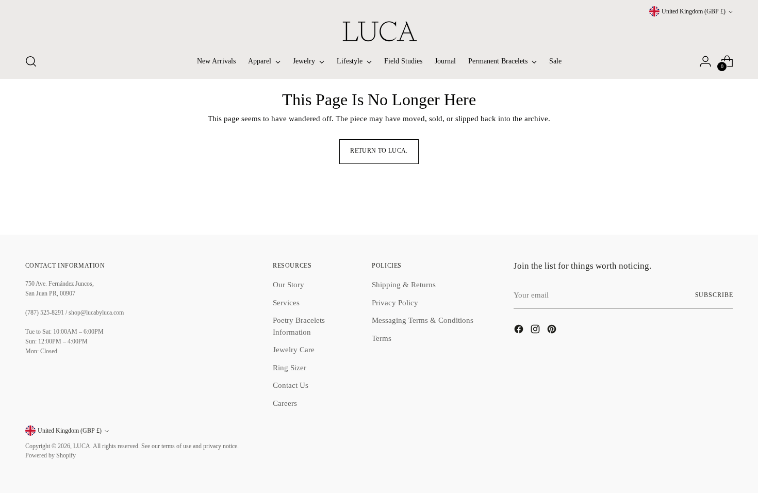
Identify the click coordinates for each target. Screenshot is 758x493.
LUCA (81, 446)
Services (286, 303)
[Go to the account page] (705, 61)
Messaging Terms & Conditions (422, 320)
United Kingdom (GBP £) (694, 11)
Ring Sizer (289, 368)
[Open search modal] (31, 61)
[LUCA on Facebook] (520, 331)
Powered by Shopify (50, 455)
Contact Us (290, 385)
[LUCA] (379, 31)
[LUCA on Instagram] (536, 331)
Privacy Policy (395, 303)
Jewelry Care (294, 350)
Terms (381, 338)
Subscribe (714, 295)
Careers (285, 403)
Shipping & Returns (404, 285)
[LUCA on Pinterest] (553, 331)
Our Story (288, 285)
